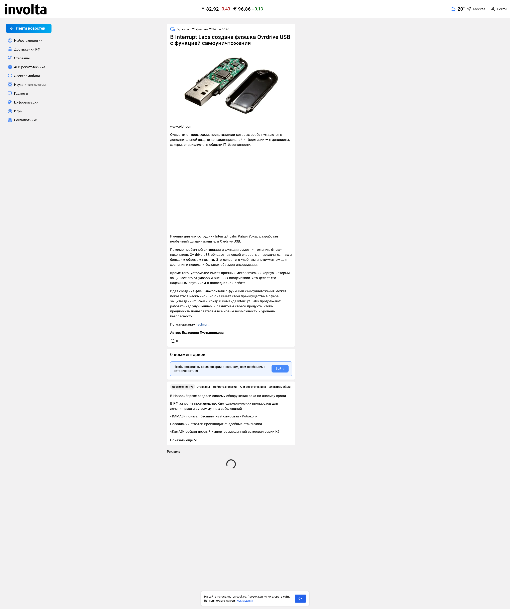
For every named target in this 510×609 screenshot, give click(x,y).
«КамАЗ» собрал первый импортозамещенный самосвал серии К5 (225, 431)
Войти (280, 368)
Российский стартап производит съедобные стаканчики (216, 424)
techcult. (203, 324)
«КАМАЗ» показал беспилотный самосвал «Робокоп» (214, 416)
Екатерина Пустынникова (203, 333)
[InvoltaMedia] (25, 9)
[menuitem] (29, 40)
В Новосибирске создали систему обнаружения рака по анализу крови (228, 396)
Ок (300, 598)
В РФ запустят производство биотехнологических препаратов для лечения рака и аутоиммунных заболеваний (224, 406)
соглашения (245, 600)
